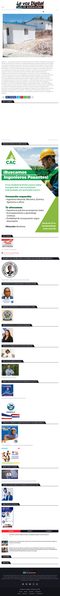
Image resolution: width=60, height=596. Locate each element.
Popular (11, 531)
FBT (39, 589)
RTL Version (38, 591)
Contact (31, 591)
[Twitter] (18, 97)
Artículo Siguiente (53, 140)
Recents (30, 531)
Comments (49, 531)
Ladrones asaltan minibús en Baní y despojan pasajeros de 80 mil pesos (29, 534)
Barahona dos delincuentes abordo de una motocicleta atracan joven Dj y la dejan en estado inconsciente (33, 542)
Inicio (3, 7)
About (25, 591)
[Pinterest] (21, 97)
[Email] (28, 97)
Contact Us (32, 593)
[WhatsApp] (25, 97)
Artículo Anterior (6, 140)
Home (20, 591)
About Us (24, 593)
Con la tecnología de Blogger (11, 253)
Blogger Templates (31, 589)
